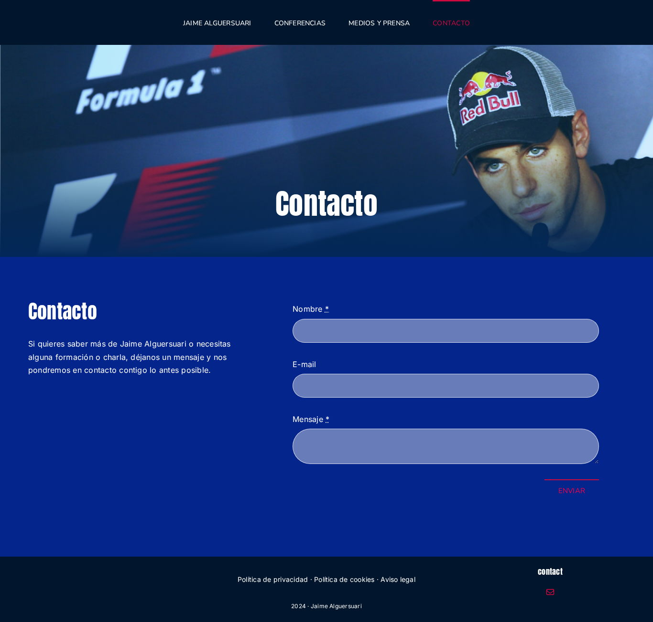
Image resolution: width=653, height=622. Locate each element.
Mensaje (311, 419)
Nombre (311, 309)
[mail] (550, 592)
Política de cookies (344, 579)
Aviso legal (398, 579)
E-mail (304, 364)
